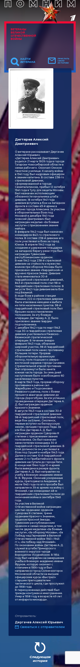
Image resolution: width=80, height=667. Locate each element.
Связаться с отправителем (42, 627)
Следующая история (40, 659)
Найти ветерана (27, 61)
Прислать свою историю (63, 61)
